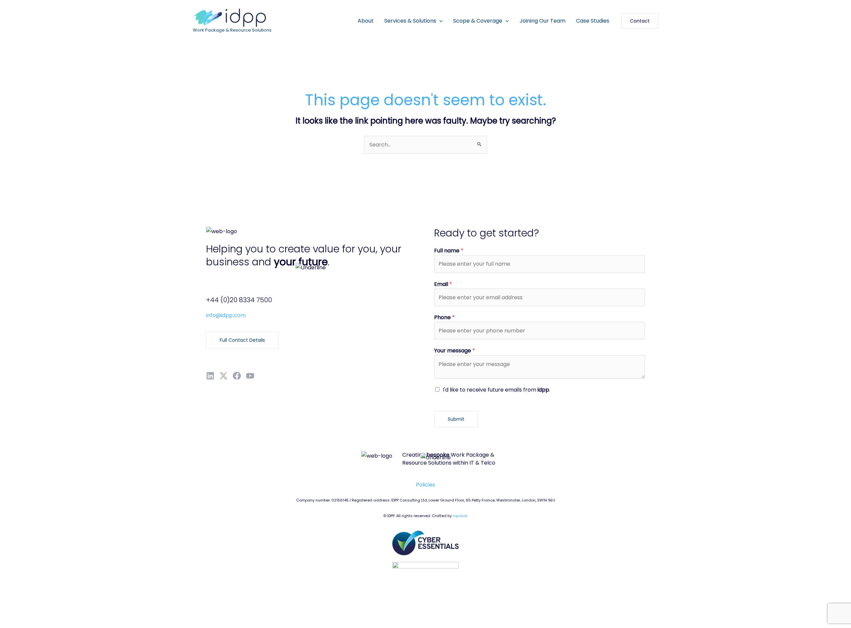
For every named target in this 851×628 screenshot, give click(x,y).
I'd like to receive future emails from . (496, 390)
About (366, 21)
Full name (448, 250)
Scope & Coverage (477, 21)
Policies (425, 485)
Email (443, 284)
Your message (454, 350)
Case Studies (592, 21)
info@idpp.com (226, 315)
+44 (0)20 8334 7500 (239, 300)
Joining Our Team (542, 21)
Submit (456, 419)
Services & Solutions (410, 21)
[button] (439, 21)
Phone (444, 317)
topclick (460, 515)
